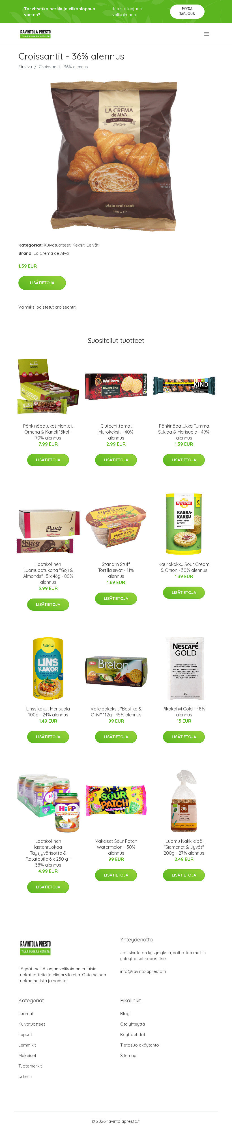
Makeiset (27, 1055)
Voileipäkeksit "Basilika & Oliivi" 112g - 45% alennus (116, 712)
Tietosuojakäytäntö (139, 1045)
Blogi (125, 1013)
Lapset (25, 1034)
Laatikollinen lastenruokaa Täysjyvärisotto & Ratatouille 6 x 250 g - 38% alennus (48, 853)
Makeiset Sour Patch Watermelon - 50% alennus (116, 847)
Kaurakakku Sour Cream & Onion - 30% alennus (183, 567)
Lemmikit (27, 1045)
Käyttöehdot (132, 1034)
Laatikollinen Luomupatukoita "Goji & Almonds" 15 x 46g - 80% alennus (48, 573)
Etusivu (25, 66)
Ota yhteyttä (132, 1024)
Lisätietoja (42, 282)
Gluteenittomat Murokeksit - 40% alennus (116, 432)
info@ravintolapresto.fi (143, 971)
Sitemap (128, 1055)
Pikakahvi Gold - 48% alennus (184, 712)
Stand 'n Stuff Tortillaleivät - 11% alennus (116, 570)
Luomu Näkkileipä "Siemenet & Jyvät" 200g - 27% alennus (184, 847)
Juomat (25, 1013)
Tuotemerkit (30, 1066)
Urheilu (25, 1076)
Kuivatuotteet (57, 245)
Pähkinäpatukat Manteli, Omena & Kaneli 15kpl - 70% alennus (48, 432)
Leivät (92, 245)
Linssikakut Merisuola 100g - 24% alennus (48, 712)
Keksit (78, 245)
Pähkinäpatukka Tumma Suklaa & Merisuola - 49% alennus (184, 432)
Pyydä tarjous (187, 11)
